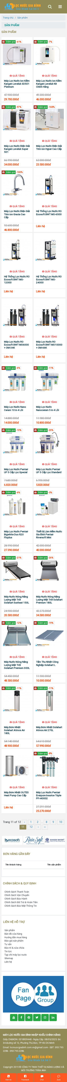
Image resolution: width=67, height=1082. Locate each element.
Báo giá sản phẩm (13, 940)
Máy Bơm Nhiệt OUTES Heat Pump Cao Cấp (16, 794)
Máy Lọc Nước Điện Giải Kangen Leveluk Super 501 (17, 149)
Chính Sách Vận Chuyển (16, 895)
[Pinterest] (29, 1017)
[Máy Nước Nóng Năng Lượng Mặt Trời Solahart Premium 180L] (50, 570)
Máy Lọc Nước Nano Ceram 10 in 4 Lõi (15, 408)
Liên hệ (8, 961)
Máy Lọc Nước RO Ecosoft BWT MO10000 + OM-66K (49, 344)
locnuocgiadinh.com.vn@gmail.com (29, 1047)
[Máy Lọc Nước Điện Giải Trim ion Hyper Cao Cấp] (50, 119)
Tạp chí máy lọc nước (15, 954)
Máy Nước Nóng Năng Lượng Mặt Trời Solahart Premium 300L (17, 664)
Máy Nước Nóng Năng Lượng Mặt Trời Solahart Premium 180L (49, 599)
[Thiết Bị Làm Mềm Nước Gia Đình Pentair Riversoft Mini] (50, 505)
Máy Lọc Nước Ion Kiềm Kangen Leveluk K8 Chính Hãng (49, 83)
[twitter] (37, 1017)
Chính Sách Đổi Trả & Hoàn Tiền (21, 902)
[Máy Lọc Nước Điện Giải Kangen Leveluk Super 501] (17, 119)
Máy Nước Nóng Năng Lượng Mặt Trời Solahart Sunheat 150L (16, 599)
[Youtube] (13, 1017)
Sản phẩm (22, 17)
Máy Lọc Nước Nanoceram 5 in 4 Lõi (47, 408)
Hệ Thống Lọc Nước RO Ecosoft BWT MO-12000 (17, 279)
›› (45, 827)
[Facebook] (21, 1017)
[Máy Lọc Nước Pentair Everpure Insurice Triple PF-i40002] (50, 766)
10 (60, 822)
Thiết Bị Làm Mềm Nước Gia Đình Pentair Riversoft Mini (49, 534)
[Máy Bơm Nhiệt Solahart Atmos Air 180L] (17, 700)
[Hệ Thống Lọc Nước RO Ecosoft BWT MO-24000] (50, 250)
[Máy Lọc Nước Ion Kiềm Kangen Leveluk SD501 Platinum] (17, 54)
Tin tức (8, 951)
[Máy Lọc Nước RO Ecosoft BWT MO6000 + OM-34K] (17, 315)
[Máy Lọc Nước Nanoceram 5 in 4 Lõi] (50, 380)
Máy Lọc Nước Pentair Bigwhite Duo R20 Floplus (16, 534)
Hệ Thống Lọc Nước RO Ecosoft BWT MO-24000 (49, 279)
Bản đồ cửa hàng (13, 933)
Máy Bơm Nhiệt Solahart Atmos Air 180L (14, 730)
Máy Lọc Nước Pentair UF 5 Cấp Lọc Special (16, 471)
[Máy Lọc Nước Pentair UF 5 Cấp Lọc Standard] (50, 442)
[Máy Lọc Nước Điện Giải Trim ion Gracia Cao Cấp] (17, 184)
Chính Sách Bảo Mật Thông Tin (20, 905)
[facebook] (33, 994)
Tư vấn (8, 944)
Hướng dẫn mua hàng (15, 937)
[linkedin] (53, 1017)
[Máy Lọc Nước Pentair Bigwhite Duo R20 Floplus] (17, 505)
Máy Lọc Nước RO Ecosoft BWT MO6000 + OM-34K (16, 344)
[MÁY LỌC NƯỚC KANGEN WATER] (55, 840)
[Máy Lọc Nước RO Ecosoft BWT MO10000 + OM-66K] (50, 315)
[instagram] (45, 1017)
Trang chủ (8, 17)
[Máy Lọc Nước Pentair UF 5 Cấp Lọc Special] (17, 442)
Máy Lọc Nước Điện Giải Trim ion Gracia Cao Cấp (17, 214)
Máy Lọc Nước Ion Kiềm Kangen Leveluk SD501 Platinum (17, 83)
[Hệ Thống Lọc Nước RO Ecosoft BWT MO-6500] (50, 184)
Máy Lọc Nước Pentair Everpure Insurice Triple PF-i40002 (48, 795)
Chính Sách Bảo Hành (15, 898)
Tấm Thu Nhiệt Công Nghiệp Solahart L (47, 663)
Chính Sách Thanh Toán (16, 891)
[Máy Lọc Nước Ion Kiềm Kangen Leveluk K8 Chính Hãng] (50, 54)
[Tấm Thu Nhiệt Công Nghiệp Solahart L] (50, 635)
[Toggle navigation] (50, 6)
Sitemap (8, 958)
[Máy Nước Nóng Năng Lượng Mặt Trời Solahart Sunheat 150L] (17, 570)
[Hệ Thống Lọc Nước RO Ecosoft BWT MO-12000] (17, 250)
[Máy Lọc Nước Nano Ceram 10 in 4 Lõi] (17, 380)
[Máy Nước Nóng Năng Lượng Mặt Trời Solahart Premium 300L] (17, 635)
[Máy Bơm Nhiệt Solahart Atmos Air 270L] (50, 700)
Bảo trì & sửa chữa (14, 947)
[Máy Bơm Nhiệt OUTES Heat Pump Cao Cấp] (17, 766)
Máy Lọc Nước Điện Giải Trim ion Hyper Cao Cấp (49, 147)
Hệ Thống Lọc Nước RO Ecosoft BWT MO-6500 (49, 213)
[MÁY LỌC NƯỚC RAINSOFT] (33, 840)
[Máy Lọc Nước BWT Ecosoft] (12, 840)
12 (31, 827)
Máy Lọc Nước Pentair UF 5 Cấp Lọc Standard (48, 471)
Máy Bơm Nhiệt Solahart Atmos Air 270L (49, 729)
